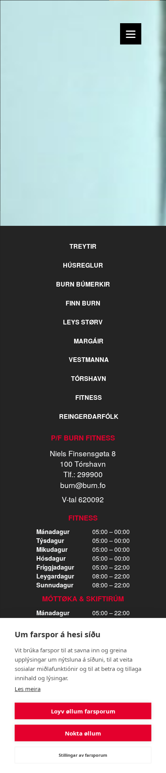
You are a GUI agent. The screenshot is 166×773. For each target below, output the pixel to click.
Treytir (83, 246)
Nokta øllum (83, 733)
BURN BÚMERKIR (83, 284)
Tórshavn (88, 378)
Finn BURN (83, 303)
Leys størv (83, 321)
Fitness (88, 397)
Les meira (28, 689)
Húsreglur (83, 265)
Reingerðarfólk (89, 416)
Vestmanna (89, 359)
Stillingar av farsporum (83, 755)
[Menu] (130, 33)
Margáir (88, 340)
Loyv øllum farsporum (83, 711)
